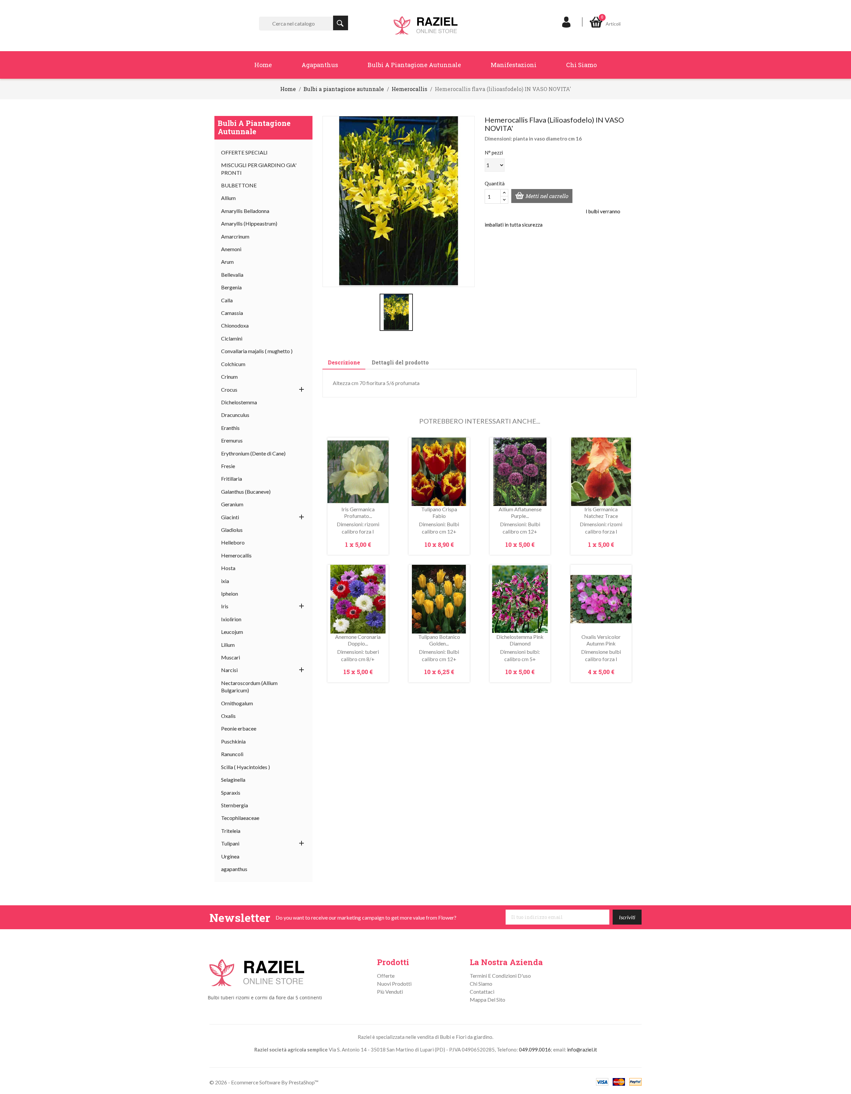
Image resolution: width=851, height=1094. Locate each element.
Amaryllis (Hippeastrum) (249, 223)
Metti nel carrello (546, 195)
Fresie (228, 466)
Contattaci (482, 991)
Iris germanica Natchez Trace (601, 512)
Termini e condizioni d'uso (500, 975)
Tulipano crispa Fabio (439, 512)
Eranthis (230, 428)
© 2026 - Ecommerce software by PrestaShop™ (263, 1082)
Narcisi (229, 670)
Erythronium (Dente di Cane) (253, 453)
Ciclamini (231, 338)
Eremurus (232, 440)
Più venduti (390, 991)
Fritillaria (231, 478)
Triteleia (230, 831)
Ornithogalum (237, 703)
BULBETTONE (239, 185)
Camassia (232, 313)
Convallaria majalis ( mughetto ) (257, 351)
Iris (224, 606)
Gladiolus (232, 530)
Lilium (228, 645)
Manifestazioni (514, 65)
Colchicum (233, 364)
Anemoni (231, 249)
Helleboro (233, 542)
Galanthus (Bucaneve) (246, 491)
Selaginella (233, 779)
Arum (227, 261)
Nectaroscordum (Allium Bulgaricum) (249, 686)
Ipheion (229, 593)
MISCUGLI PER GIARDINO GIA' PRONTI (259, 168)
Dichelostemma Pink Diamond (520, 640)
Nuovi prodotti (394, 983)
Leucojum (232, 632)
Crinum (229, 376)
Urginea (230, 856)
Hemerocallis (236, 555)
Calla (227, 300)
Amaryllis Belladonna (245, 211)
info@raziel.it (582, 1049)
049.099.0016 (535, 1049)
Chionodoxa (235, 325)
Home (263, 65)
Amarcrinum (235, 236)
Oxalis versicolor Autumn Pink (601, 640)
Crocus (229, 389)
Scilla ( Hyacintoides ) (245, 767)
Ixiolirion (231, 619)
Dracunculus (235, 415)
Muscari (230, 657)
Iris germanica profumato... (358, 512)
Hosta (228, 568)
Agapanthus (320, 65)
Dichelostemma (239, 402)
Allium (228, 198)
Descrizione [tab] (344, 362)
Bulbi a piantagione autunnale (414, 65)
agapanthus (234, 869)
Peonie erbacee (238, 728)
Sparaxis (230, 792)
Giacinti (230, 517)
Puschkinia (233, 741)
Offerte (386, 975)
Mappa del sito (487, 999)
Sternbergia (234, 805)
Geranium (232, 504)
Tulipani (230, 843)
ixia (225, 581)
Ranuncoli (232, 754)
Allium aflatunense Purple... (520, 512)
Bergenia (231, 287)
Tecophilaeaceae (240, 818)
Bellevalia (232, 274)
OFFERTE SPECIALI (244, 152)
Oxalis (228, 716)
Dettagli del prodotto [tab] (400, 362)
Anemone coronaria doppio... (358, 640)
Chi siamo (581, 65)
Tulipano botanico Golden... (439, 640)
